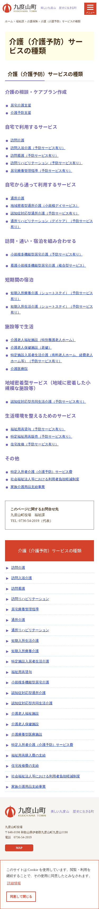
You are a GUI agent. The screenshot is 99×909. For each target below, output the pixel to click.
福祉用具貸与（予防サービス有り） (38, 429)
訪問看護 (18, 588)
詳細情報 (14, 883)
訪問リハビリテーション (30, 599)
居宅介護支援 (21, 105)
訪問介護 (17, 140)
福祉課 (20, 21)
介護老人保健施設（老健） (31, 348)
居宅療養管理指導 (25, 609)
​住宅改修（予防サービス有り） (35, 444)
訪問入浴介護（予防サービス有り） (38, 148)
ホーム (9, 21)
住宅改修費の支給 (25, 766)
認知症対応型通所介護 (28, 693)
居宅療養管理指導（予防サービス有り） (41, 171)
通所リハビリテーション (30, 630)
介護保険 (32, 21)
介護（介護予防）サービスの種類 (61, 21)
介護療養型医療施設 (26, 734)
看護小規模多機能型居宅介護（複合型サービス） (48, 265)
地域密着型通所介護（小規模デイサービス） (45, 206)
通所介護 (17, 198)
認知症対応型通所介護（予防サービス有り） (45, 213)
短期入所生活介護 (25, 641)
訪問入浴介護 (21, 578)
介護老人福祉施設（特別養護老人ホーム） (43, 340)
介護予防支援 (21, 113)
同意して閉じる (21, 896)
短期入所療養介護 (25, 651)
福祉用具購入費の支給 (28, 755)
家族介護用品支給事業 (28, 487)
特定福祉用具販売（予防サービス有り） (41, 436)
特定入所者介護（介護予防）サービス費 (41, 472)
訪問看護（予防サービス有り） (35, 156)
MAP (19, 847)
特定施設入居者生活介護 (30, 661)
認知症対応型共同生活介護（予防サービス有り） (48, 402)
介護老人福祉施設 (25, 713)
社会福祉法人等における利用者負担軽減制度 (45, 479)
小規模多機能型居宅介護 (30, 682)
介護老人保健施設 (25, 724)
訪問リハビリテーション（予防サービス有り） (47, 163)
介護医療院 (19, 369)
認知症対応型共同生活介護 (32, 703)
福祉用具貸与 (21, 672)
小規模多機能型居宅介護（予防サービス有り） (47, 254)
